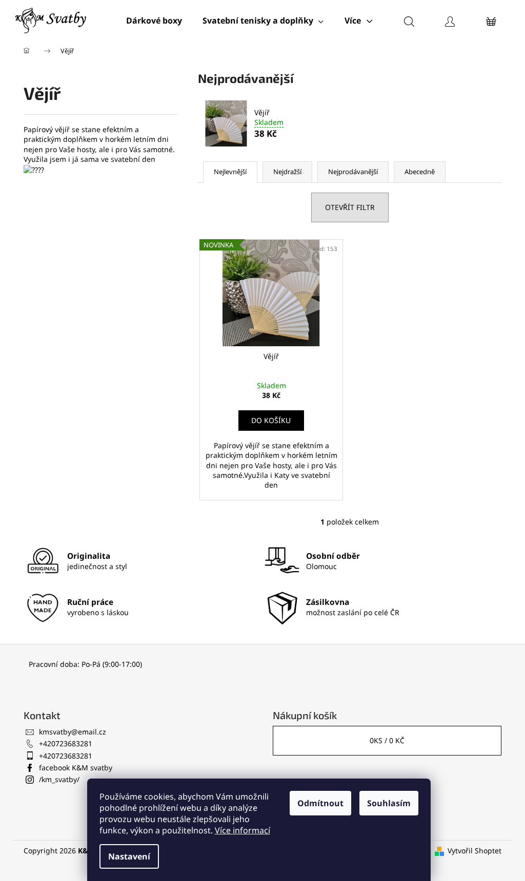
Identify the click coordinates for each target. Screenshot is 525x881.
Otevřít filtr (350, 207)
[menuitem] (154, 20)
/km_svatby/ (59, 779)
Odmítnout (320, 803)
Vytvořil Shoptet (474, 850)
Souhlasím (389, 803)
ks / (387, 740)
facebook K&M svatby (75, 767)
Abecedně (420, 171)
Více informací (242, 830)
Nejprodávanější (353, 171)
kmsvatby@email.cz (72, 732)
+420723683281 (65, 743)
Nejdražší (287, 171)
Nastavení (129, 856)
